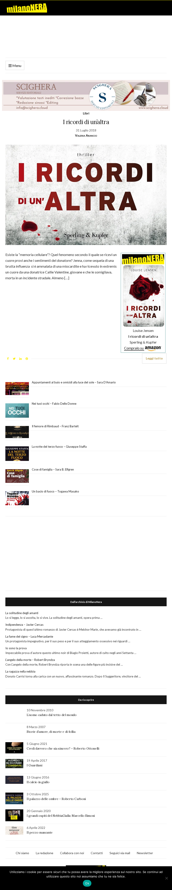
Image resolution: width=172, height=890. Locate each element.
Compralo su (134, 348)
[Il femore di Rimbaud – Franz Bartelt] (17, 432)
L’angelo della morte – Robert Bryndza (30, 660)
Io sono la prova (16, 648)
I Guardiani (34, 765)
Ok (87, 883)
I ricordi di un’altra (86, 122)
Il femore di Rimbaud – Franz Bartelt (55, 426)
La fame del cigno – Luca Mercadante (29, 636)
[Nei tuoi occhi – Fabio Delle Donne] (17, 410)
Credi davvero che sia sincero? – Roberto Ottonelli (63, 748)
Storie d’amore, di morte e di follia (51, 732)
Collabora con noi (72, 853)
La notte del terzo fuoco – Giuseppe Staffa (59, 446)
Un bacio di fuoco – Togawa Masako (55, 491)
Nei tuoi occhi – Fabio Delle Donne (54, 403)
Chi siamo (22, 853)
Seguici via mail (120, 853)
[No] (166, 878)
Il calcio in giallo (38, 782)
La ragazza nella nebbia (20, 671)
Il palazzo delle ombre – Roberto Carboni (56, 799)
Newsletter (145, 853)
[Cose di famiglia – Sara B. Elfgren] (17, 476)
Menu (16, 65)
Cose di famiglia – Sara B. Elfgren (53, 469)
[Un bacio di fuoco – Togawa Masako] (17, 498)
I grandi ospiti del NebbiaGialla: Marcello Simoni (61, 816)
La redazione (44, 853)
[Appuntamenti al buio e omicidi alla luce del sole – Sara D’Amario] (17, 389)
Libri (86, 113)
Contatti (97, 853)
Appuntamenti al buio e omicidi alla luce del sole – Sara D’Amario (74, 382)
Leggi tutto (154, 358)
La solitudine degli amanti (21, 613)
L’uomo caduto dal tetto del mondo (51, 715)
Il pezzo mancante (40, 832)
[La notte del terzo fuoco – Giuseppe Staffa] (17, 454)
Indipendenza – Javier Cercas (24, 624)
